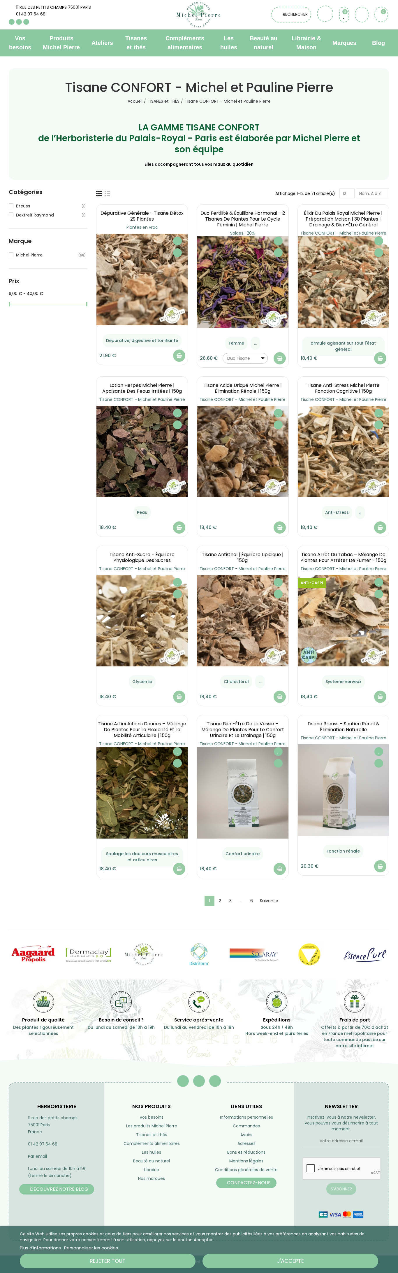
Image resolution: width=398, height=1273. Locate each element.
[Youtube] (19, 22)
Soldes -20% (242, 233)
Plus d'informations (40, 1248)
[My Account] (362, 14)
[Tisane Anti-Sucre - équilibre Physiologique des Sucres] (142, 620)
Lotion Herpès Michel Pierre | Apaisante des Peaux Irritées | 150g (142, 388)
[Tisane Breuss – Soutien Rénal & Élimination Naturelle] (343, 790)
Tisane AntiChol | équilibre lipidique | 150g (242, 557)
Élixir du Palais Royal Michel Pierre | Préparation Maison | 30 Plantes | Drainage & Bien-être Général (343, 219)
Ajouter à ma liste (177, 241)
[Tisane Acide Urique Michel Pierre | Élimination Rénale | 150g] (242, 451)
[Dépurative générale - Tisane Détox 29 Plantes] (142, 279)
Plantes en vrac (142, 227)
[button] (56, 1189)
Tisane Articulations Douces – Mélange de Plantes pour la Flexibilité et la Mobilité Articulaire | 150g (142, 729)
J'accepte (290, 1261)
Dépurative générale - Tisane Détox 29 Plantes (142, 216)
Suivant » (269, 901)
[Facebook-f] (183, 1081)
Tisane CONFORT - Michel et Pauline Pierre (343, 233)
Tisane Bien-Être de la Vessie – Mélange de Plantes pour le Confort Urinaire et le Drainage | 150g (242, 729)
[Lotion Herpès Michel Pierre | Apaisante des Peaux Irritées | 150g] (142, 451)
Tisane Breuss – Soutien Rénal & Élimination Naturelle (343, 726)
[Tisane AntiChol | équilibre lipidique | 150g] (242, 620)
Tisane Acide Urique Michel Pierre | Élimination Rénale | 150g (243, 388)
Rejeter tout (108, 1261)
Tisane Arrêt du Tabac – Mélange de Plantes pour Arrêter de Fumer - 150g (343, 557)
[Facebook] (12, 22)
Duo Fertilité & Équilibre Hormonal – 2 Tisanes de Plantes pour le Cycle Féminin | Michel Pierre (242, 219)
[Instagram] (26, 22)
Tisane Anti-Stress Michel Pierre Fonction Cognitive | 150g (343, 388)
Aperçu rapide (177, 252)
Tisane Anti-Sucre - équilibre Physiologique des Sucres (142, 557)
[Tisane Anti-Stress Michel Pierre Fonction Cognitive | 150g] (343, 451)
